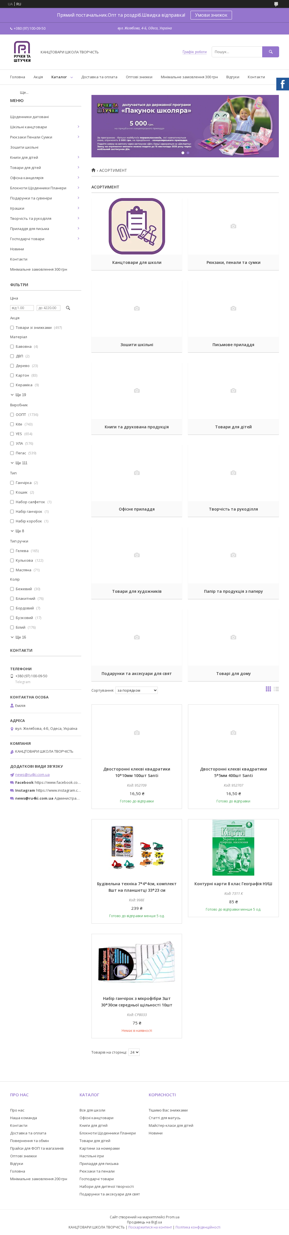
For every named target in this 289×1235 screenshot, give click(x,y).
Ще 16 (21, 637)
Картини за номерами (100, 1148)
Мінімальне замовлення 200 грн (38, 1178)
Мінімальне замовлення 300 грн (189, 76)
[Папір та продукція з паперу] (233, 555)
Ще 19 (21, 395)
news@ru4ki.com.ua (32, 774)
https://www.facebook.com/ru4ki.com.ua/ (70, 782)
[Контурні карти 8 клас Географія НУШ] (233, 847)
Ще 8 (20, 531)
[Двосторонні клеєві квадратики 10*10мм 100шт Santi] (137, 733)
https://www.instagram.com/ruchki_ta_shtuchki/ (76, 790)
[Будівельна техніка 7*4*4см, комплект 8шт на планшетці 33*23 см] (137, 847)
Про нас (17, 1110)
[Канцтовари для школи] (136, 226)
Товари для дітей (233, 426)
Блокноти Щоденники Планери (38, 187)
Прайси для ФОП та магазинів (37, 1148)
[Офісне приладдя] (136, 473)
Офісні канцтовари (96, 1117)
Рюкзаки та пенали (97, 1171)
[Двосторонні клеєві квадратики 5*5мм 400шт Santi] (233, 733)
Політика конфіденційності (198, 1227)
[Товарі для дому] (233, 637)
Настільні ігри (92, 1155)
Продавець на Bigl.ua (144, 1222)
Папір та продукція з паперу (233, 591)
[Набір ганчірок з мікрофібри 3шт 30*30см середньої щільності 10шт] (137, 962)
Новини (17, 248)
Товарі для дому (233, 673)
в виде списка (276, 690)
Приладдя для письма (29, 228)
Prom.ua (172, 1217)
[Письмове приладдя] (233, 308)
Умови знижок (211, 15)
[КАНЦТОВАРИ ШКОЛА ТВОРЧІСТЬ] (22, 62)
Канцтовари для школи (136, 262)
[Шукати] (270, 51)
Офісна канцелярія (26, 177)
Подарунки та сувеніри (31, 198)
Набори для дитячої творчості (107, 1186)
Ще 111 (21, 463)
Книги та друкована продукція (137, 426)
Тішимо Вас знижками (168, 1110)
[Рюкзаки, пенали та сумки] (233, 226)
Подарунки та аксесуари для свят (137, 673)
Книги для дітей (24, 157)
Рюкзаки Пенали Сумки (31, 137)
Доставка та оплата (99, 76)
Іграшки (17, 208)
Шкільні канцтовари (28, 126)
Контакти (256, 76)
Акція (38, 76)
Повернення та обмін (29, 1140)
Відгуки (232, 76)
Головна (17, 76)
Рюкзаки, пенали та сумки (233, 262)
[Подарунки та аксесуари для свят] (136, 637)
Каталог (59, 76)
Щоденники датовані (29, 116)
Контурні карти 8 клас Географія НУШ (233, 883)
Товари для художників (137, 591)
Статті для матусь (165, 1117)
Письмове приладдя (233, 344)
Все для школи (92, 1110)
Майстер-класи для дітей (171, 1125)
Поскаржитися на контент (150, 1227)
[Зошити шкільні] (136, 308)
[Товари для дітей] (233, 391)
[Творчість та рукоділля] (233, 473)
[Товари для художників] (136, 555)
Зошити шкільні (137, 344)
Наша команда (23, 1117)
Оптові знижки (139, 76)
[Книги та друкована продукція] (136, 391)
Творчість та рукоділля (233, 509)
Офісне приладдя (137, 509)
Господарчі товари (27, 238)
